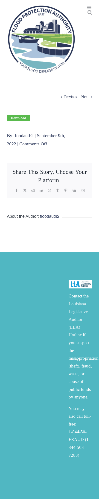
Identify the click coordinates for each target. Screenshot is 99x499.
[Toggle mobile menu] (89, 7)
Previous (70, 97)
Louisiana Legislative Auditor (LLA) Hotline (78, 319)
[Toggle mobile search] (89, 12)
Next (84, 97)
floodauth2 (23, 135)
